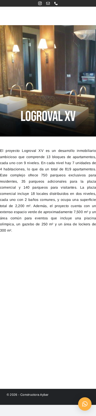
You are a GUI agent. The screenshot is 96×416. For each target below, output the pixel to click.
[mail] (48, 3)
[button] (85, 404)
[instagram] (40, 3)
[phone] (56, 3)
